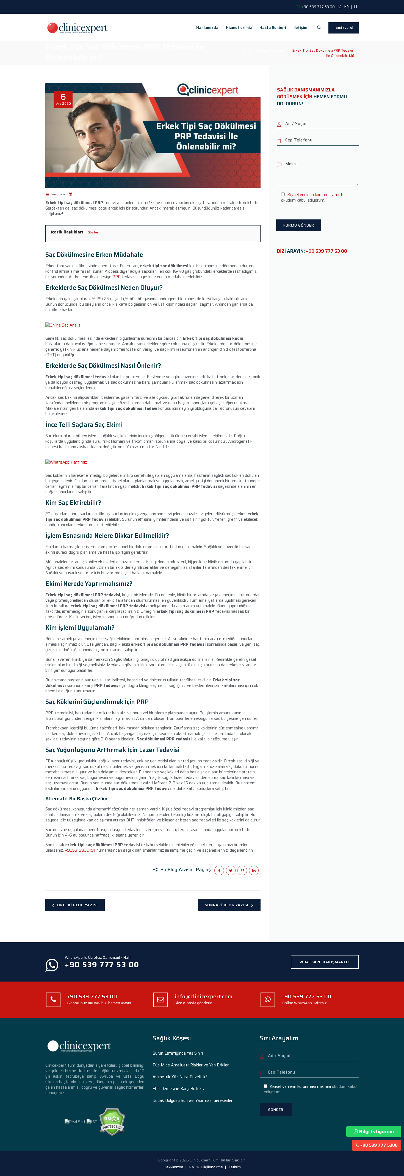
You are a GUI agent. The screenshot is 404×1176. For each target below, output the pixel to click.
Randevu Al (343, 28)
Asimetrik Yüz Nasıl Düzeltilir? (180, 1077)
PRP (116, 277)
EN (347, 6)
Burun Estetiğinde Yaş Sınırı (178, 1053)
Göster (93, 232)
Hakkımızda (207, 27)
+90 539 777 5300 (379, 1145)
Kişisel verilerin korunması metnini (317, 194)
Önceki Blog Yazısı (77, 905)
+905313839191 (80, 850)
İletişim (300, 27)
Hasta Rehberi (272, 27)
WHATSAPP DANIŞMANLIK (325, 962)
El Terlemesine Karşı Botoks (178, 1089)
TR (356, 6)
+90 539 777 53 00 (326, 251)
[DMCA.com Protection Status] (112, 1121)
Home (252, 50)
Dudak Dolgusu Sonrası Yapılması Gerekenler (193, 1100)
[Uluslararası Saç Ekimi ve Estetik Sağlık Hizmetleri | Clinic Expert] (77, 27)
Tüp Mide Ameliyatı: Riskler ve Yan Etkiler (191, 1065)
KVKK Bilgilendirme (206, 1167)
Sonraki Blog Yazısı (226, 905)
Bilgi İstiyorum (376, 1131)
